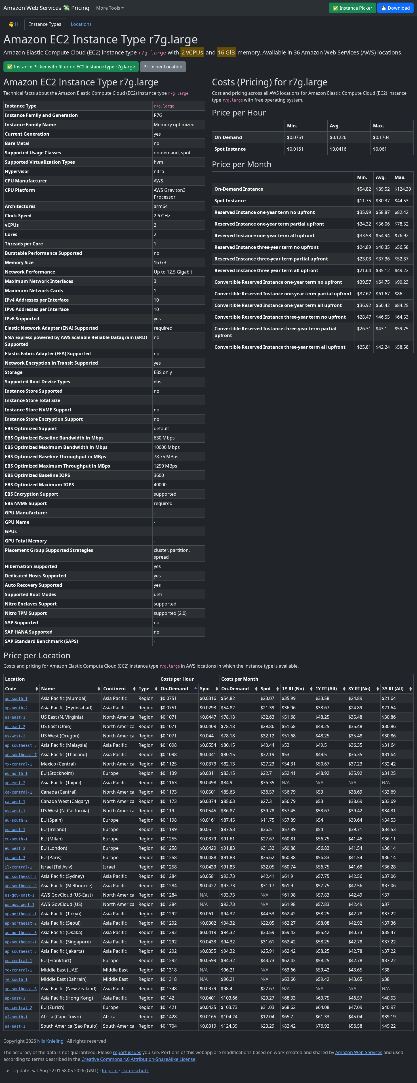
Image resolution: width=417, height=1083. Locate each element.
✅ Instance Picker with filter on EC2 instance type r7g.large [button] (71, 67)
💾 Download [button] (395, 8)
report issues (127, 1052)
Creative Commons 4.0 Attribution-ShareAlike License (138, 1059)
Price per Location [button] (163, 67)
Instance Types (45, 24)
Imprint (110, 1070)
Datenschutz (135, 1070)
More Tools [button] (108, 8)
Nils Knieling (50, 1041)
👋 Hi (14, 24)
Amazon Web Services (358, 1052)
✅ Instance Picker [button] (352, 8)
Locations (81, 24)
